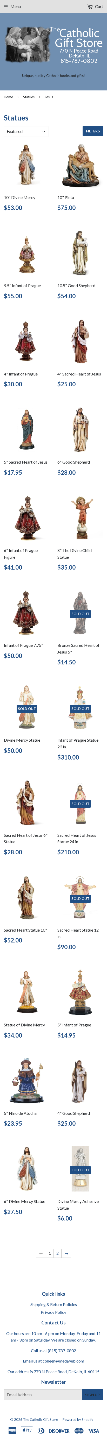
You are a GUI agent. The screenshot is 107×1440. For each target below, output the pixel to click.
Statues (29, 97)
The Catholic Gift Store (40, 1419)
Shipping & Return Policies (53, 1304)
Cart (98, 6)
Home (8, 97)
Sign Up (92, 1395)
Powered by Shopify (78, 1419)
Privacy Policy (53, 1312)
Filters (93, 131)
